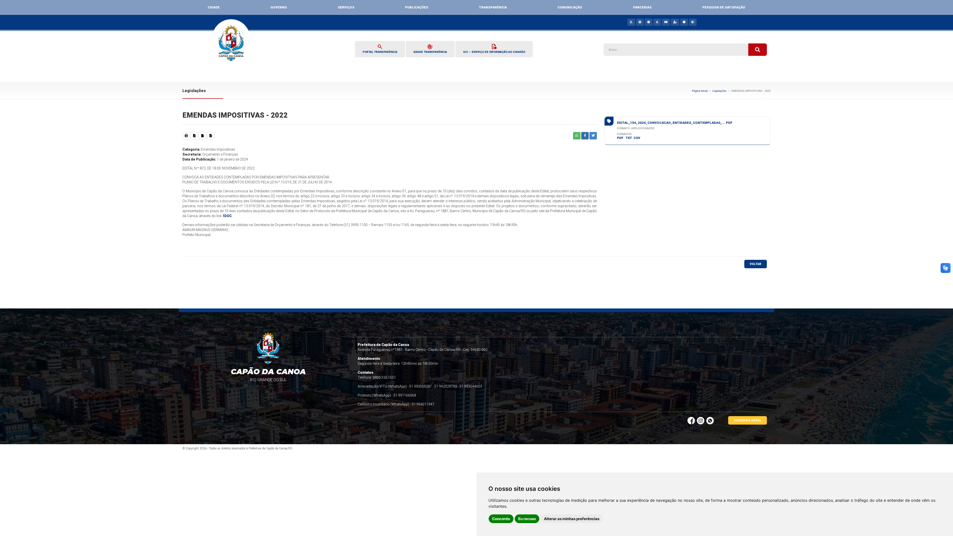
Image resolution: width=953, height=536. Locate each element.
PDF (620, 138)
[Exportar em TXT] (202, 135)
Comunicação (569, 7)
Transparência (493, 7)
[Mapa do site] (665, 22)
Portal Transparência (380, 48)
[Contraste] (692, 22)
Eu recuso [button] (527, 518)
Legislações (719, 90)
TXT (629, 138)
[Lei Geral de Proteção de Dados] (674, 22)
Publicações (416, 7)
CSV (637, 138)
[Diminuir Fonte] (648, 22)
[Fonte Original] (657, 22)
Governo (279, 7)
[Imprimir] (186, 135)
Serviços (346, 7)
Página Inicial (700, 90)
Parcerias (642, 7)
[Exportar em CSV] (210, 135)
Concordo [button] (501, 518)
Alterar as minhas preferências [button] (571, 518)
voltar (755, 264)
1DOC (227, 216)
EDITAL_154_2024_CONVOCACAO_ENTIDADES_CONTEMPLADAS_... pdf (674, 123)
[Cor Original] (684, 22)
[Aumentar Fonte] (640, 22)
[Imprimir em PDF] (194, 135)
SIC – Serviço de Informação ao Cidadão (494, 48)
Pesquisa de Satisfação (723, 7)
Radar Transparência (430, 48)
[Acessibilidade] (631, 22)
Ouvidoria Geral (747, 420)
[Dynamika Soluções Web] (725, 448)
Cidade (214, 7)
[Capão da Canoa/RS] (231, 46)
